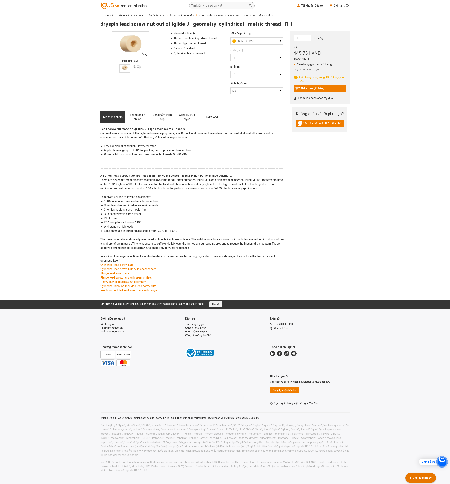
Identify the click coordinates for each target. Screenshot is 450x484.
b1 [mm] (235, 66)
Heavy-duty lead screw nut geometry (123, 281)
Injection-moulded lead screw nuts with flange (128, 290)
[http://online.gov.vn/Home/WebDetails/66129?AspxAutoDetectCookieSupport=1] (199, 353)
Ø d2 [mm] (236, 50)
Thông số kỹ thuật (137, 117)
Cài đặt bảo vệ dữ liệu (247, 417)
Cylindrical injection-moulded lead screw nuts (128, 286)
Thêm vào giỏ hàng (309, 89)
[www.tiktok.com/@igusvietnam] (286, 353)
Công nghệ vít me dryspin (131, 15)
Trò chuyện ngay (421, 477)
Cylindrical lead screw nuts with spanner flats (128, 269)
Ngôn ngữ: (286, 403)
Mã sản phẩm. (239, 33)
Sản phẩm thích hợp (162, 117)
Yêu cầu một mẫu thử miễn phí (319, 124)
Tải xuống (212, 117)
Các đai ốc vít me (156, 15)
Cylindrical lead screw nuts (116, 264)
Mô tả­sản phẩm (113, 117)
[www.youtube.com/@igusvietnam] (294, 353)
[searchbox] (219, 6)
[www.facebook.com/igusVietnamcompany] (279, 353)
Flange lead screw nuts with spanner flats (126, 277)
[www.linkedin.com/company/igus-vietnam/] (272, 353)
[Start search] (250, 6)
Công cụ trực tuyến (187, 117)
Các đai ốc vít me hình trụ (182, 15)
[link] (320, 124)
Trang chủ (108, 15)
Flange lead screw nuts (114, 273)
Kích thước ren (239, 83)
